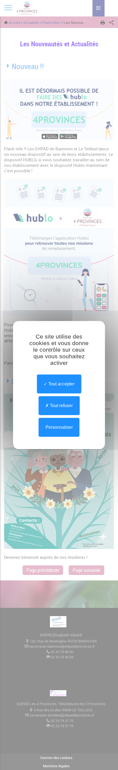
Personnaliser (59, 427)
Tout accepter (60, 384)
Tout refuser (61, 405)
